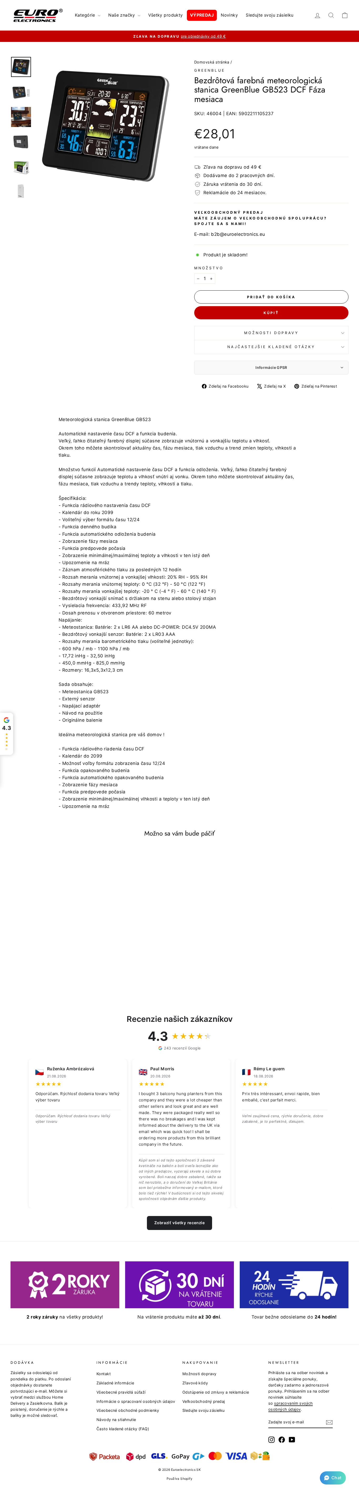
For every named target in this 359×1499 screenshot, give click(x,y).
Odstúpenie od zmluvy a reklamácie (215, 1392)
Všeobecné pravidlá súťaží (121, 1392)
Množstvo (208, 268)
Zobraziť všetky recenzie (179, 1222)
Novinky (229, 15)
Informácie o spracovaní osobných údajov (135, 1401)
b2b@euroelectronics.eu (238, 234)
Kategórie (85, 15)
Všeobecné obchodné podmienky (127, 1410)
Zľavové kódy (195, 1383)
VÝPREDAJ (202, 15)
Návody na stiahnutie (116, 1419)
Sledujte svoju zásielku (270, 15)
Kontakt (103, 1373)
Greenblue (209, 70)
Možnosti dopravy (271, 333)
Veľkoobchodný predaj (203, 1401)
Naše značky (122, 15)
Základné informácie (115, 1383)
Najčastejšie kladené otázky (271, 347)
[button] (333, 1478)
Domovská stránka (211, 62)
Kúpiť (271, 313)
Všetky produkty (165, 15)
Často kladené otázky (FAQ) (122, 1429)
